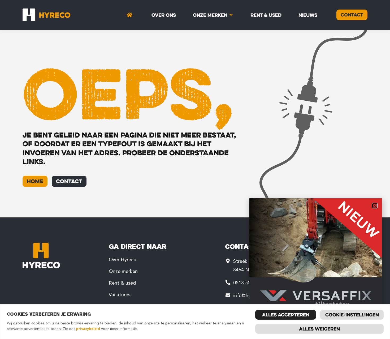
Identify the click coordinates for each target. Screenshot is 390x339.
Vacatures (119, 295)
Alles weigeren (319, 328)
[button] (375, 206)
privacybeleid (88, 329)
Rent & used (122, 283)
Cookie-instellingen (352, 314)
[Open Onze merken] (231, 15)
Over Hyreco (122, 260)
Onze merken (123, 271)
